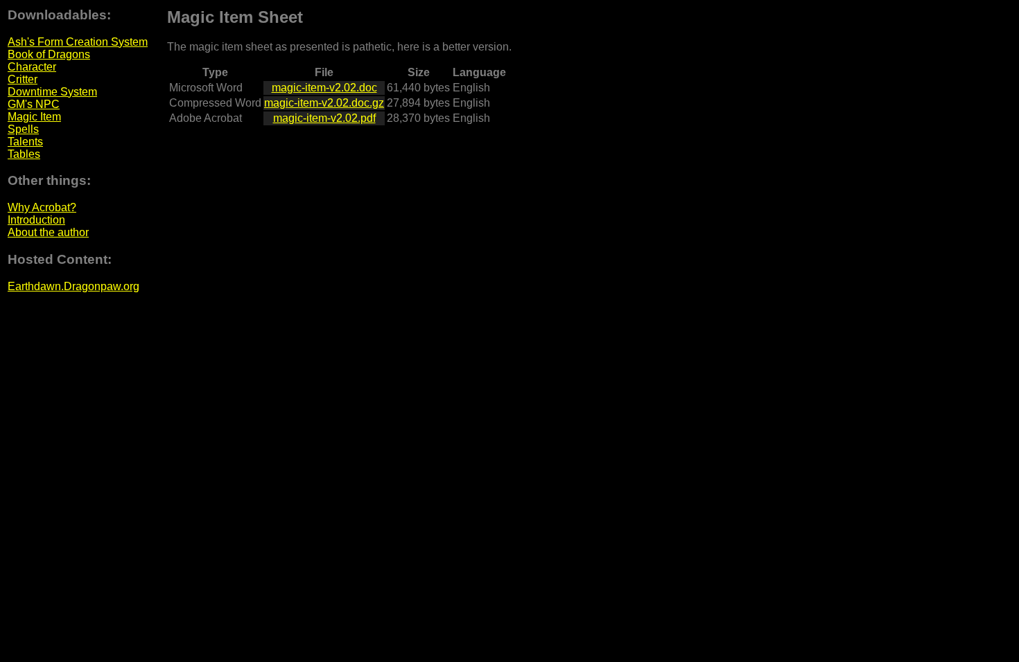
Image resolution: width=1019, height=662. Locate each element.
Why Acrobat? (42, 207)
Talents (25, 141)
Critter (22, 79)
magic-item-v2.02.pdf (324, 118)
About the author (48, 232)
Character (32, 67)
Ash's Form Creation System (78, 42)
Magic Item (34, 117)
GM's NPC (34, 104)
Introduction (36, 220)
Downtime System (52, 92)
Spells (23, 129)
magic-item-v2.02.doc (324, 87)
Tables (24, 154)
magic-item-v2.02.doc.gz (324, 103)
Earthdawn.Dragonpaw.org (73, 286)
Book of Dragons (49, 54)
